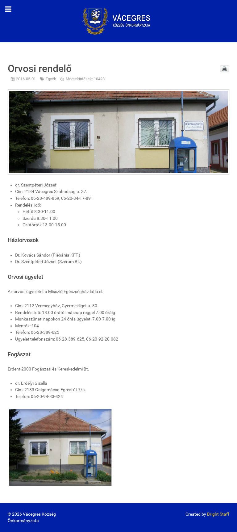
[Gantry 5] (118, 20)
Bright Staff (218, 514)
